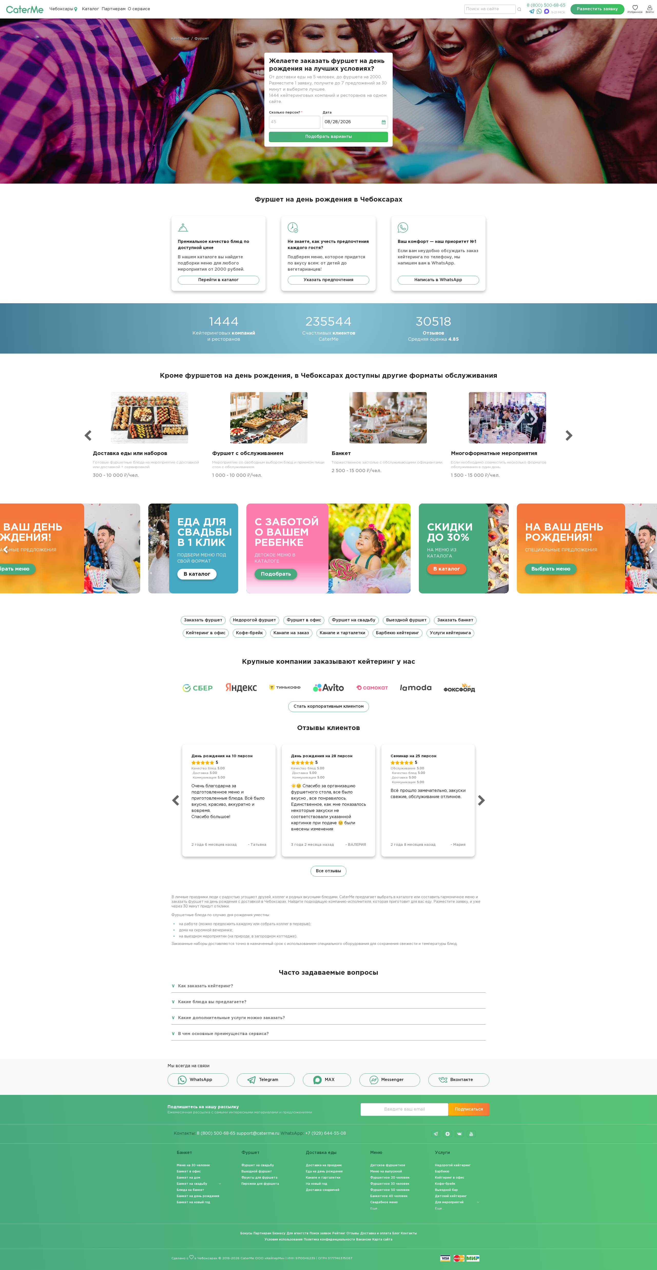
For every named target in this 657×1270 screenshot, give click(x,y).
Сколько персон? (284, 112)
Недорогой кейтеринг (452, 1165)
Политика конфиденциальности (329, 1239)
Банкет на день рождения (198, 1196)
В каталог (198, 569)
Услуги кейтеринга (450, 633)
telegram (435, 1134)
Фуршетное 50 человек (390, 1190)
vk (459, 1134)
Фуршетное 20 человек (390, 1177)
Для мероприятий (449, 1202)
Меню (376, 1153)
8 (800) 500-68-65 (546, 5)
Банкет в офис (189, 1171)
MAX (330, 1080)
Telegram (268, 1080)
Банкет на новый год (193, 1202)
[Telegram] (532, 13)
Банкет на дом (188, 1177)
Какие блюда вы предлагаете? (212, 1002)
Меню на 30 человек (193, 1165)
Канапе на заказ (291, 633)
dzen (447, 1134)
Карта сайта (382, 1239)
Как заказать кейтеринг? (205, 986)
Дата (327, 112)
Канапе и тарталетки (342, 633)
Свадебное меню (384, 1202)
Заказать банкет (455, 620)
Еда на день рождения (324, 1171)
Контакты (409, 1233)
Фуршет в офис (304, 620)
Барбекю (442, 1171)
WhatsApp (201, 1080)
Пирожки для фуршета (260, 1183)
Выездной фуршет (406, 620)
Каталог (90, 9)
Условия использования (284, 1239)
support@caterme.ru (258, 1133)
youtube (471, 1134)
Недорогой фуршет (254, 620)
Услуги (442, 1153)
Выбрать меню (303, 569)
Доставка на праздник (324, 1165)
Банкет (184, 1153)
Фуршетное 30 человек (389, 1183)
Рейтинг (338, 1233)
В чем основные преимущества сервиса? (223, 1034)
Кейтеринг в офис (205, 633)
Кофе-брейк (249, 633)
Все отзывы (328, 871)
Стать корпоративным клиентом (329, 706)
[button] (328, 627)
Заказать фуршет (203, 620)
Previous (5, 549)
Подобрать (28, 574)
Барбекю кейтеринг (397, 633)
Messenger (392, 1080)
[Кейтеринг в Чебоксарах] (24, 9)
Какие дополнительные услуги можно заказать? (231, 1018)
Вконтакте (461, 1080)
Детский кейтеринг (451, 1196)
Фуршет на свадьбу (353, 620)
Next (651, 549)
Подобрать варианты (328, 137)
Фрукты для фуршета (259, 1177)
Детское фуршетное (387, 1165)
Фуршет (250, 1153)
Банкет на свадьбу (192, 1183)
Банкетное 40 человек (389, 1196)
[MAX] (547, 13)
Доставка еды (321, 1153)
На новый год (316, 1183)
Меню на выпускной (386, 1171)
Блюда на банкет (190, 1190)
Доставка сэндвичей (322, 1190)
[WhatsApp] (540, 13)
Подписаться (469, 1109)
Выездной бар (446, 1190)
